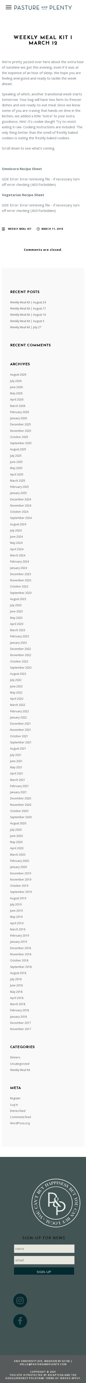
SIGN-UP (44, 1271)
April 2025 (16, 474)
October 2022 (19, 661)
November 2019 (20, 879)
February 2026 (19, 412)
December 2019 (20, 873)
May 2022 (16, 692)
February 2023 (19, 636)
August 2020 (18, 823)
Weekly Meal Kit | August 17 (28, 308)
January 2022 (18, 717)
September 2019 (21, 892)
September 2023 (21, 593)
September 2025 (21, 443)
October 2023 (19, 586)
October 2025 (19, 437)
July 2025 (16, 456)
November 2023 (20, 580)
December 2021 (20, 724)
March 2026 (17, 406)
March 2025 (17, 481)
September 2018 (21, 967)
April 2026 (16, 399)
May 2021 (16, 767)
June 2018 (16, 985)
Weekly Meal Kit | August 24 (28, 302)
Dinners (15, 1057)
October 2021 (19, 736)
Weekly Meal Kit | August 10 (28, 315)
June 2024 (16, 537)
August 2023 (18, 599)
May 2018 (16, 992)
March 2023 (17, 630)
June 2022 (16, 686)
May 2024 (16, 543)
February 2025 (19, 487)
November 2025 (20, 431)
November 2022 (20, 655)
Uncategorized (19, 1064)
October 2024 (19, 512)
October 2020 (19, 811)
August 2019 (18, 898)
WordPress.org (20, 1123)
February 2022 (19, 711)
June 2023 (16, 611)
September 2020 (21, 817)
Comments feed (20, 1117)
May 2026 (16, 393)
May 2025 (16, 468)
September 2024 (21, 518)
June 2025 (16, 462)
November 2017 (20, 1029)
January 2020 (18, 867)
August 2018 (18, 973)
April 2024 (16, 549)
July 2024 (16, 530)
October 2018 (19, 960)
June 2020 (16, 836)
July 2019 (16, 904)
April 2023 (16, 624)
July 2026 (16, 381)
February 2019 (19, 935)
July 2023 (16, 605)
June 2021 (16, 761)
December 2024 (20, 499)
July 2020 (16, 830)
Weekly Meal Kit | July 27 (25, 327)
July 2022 (16, 680)
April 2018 (16, 998)
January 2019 (18, 942)
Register (15, 1098)
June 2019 (16, 911)
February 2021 (19, 786)
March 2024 (17, 555)
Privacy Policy (28, 1378)
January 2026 (18, 418)
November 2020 (20, 805)
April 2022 (16, 699)
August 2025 (18, 449)
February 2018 (19, 1010)
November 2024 (20, 505)
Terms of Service (58, 1378)
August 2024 (18, 524)
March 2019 (17, 929)
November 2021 (20, 730)
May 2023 (16, 618)
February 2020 (19, 861)
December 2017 (20, 1023)
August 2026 (18, 374)
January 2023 (18, 643)
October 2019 (19, 886)
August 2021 (18, 748)
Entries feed (17, 1111)
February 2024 (19, 561)
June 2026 (16, 387)
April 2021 (16, 773)
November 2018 (20, 954)
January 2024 (18, 568)
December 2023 (20, 574)
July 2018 (16, 979)
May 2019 (16, 917)
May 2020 (16, 842)
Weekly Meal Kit (20, 228)
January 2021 (18, 792)
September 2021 (21, 742)
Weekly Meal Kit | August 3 (27, 321)
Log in (14, 1105)
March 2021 (17, 780)
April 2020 (16, 848)
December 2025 (20, 424)
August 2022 (18, 674)
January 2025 (18, 493)
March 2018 (17, 1004)
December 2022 (20, 649)
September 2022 (21, 668)
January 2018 (18, 1017)
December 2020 (20, 798)
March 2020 (17, 855)
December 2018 (20, 948)
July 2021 (16, 755)
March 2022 (17, 705)
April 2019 (16, 923)
